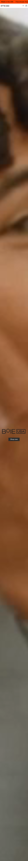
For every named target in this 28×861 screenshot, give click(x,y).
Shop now (14, 439)
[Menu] (23, 5)
